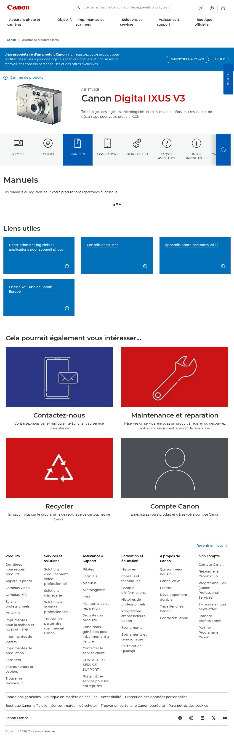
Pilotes (18, 154)
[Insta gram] (191, 718)
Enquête (228, 79)
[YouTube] (225, 718)
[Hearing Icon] (200, 8)
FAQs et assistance (167, 156)
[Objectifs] (74, 19)
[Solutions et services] (135, 24)
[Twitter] (213, 718)
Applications (107, 154)
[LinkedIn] (202, 718)
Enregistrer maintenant (187, 59)
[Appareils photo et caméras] (23, 24)
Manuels (78, 154)
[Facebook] (180, 718)
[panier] (223, 8)
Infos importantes (196, 156)
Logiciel (48, 154)
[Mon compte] (211, 8)
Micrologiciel (137, 154)
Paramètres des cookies (188, 706)
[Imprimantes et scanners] (93, 24)
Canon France (17, 718)
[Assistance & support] (172, 24)
